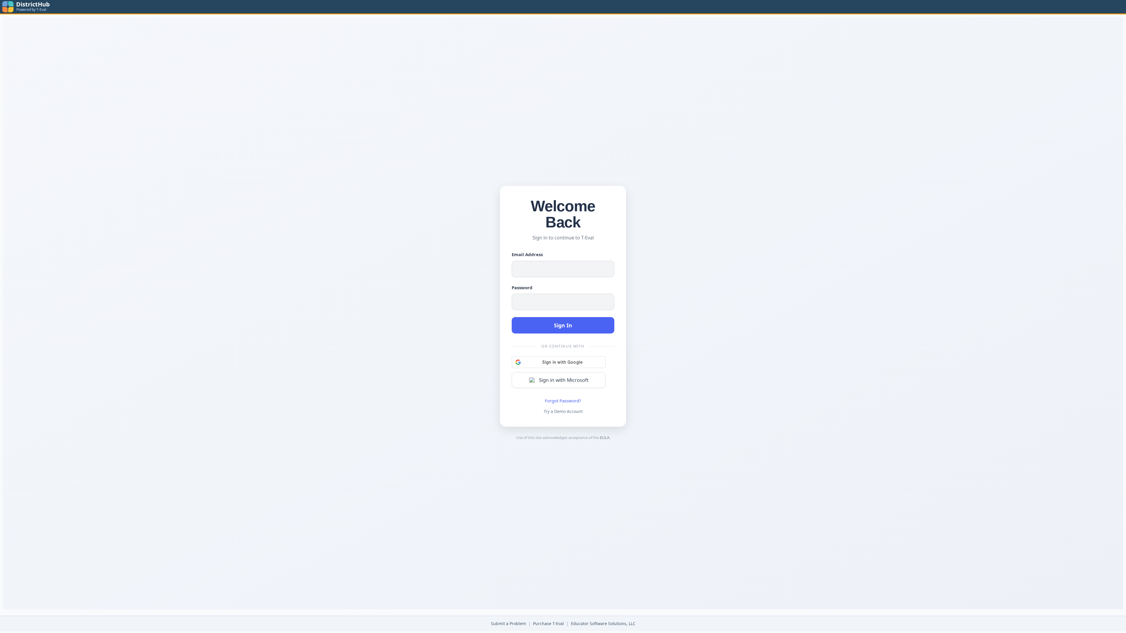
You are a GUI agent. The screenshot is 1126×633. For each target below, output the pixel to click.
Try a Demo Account (563, 411)
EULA (604, 437)
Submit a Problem (508, 623)
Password (522, 287)
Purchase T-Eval (548, 623)
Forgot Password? (563, 401)
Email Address (527, 254)
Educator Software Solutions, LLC (603, 623)
